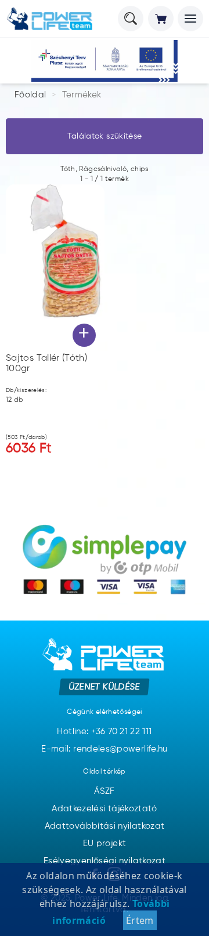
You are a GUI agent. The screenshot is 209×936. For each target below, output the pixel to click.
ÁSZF (104, 791)
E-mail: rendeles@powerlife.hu (104, 749)
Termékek (82, 94)
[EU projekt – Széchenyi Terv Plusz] (104, 61)
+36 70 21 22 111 (121, 731)
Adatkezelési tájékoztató (104, 808)
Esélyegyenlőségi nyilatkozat (104, 861)
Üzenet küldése (105, 686)
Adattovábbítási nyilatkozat (105, 826)
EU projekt (105, 843)
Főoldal (30, 94)
